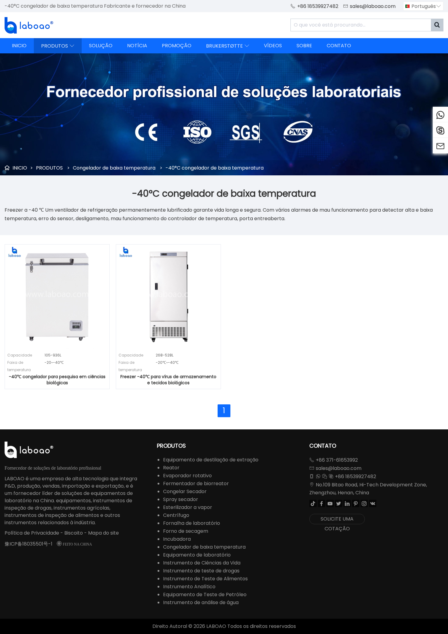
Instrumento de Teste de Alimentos (205, 578)
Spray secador (180, 499)
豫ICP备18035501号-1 (28, 543)
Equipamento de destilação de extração (210, 459)
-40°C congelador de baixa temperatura (214, 167)
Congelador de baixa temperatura (114, 167)
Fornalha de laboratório (191, 523)
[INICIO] (29, 25)
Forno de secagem (185, 531)
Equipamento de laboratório (197, 554)
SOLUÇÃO (100, 45)
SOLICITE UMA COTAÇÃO (337, 519)
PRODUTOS (57, 45)
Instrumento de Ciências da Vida (201, 562)
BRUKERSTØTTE (227, 45)
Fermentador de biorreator (196, 483)
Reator (171, 467)
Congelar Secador (185, 491)
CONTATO (339, 45)
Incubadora (177, 539)
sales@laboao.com (373, 6)
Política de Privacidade (32, 532)
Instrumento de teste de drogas (201, 570)
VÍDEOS (273, 45)
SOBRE (304, 45)
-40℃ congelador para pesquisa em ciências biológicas (57, 380)
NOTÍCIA (137, 45)
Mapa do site (103, 532)
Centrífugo (176, 515)
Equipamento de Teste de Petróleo (205, 594)
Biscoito (73, 532)
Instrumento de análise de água (201, 602)
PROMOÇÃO (176, 45)
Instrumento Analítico (189, 586)
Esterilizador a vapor (187, 507)
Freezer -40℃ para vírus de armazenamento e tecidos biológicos (168, 380)
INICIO (19, 45)
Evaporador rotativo (187, 475)
